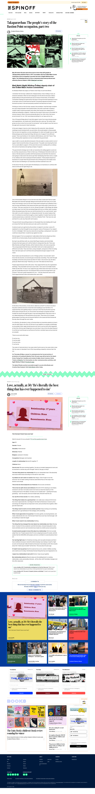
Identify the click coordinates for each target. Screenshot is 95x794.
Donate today (80, 9)
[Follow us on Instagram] (15, 775)
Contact (41, 759)
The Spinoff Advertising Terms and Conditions (45, 778)
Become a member (69, 12)
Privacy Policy (9, 778)
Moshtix (20, 360)
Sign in (84, 2)
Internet (8, 763)
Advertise (49, 759)
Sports (24, 763)
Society (9, 381)
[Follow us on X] (10, 775)
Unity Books (31, 367)
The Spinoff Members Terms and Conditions (24, 778)
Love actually (14, 393)
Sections (37, 12)
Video (8, 759)
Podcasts (51, 12)
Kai (7, 761)
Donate (57, 759)
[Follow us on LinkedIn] (18, 775)
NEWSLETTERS (78, 705)
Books (30, 12)
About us (41, 761)
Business (25, 767)
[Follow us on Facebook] (8, 775)
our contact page (60, 782)
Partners (9, 765)
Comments (58, 393)
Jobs (48, 761)
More (44, 12)
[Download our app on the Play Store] (26, 775)
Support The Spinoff (13, 2)
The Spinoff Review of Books (17, 31)
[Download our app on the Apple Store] (24, 775)
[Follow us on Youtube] (13, 775)
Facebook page (29, 362)
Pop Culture (18, 12)
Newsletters (59, 12)
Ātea (25, 12)
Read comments (35, 590)
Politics (10, 12)
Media (24, 765)
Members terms (59, 761)
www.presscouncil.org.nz (22, 783)
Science (8, 767)
